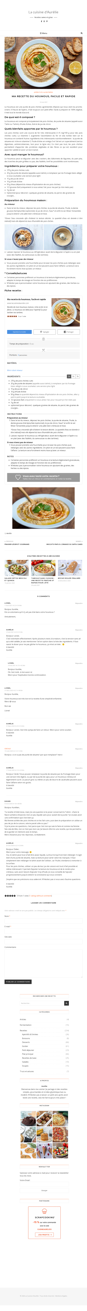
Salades (25, 1062)
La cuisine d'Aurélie (43, 12)
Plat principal (27, 1054)
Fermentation (25, 1025)
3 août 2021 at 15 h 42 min (16, 665)
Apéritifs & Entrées (43, 92)
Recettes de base (29, 1058)
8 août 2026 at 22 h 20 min (14, 846)
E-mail (8, 926)
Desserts (26, 1042)
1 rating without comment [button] (40, 895)
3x (78, 376)
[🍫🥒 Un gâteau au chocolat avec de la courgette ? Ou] (28, 1118)
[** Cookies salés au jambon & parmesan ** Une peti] (28, 1150)
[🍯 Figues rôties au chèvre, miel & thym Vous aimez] (44, 1118)
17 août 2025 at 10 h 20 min (15, 770)
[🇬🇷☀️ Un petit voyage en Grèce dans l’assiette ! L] (60, 1150)
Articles (23, 1019)
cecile (8, 748)
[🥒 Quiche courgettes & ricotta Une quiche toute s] (60, 1118)
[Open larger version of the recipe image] (66, 312)
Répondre (78, 603)
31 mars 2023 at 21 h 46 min (14, 690)
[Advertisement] (44, 1261)
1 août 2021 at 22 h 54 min (13, 605)
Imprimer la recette (19, 332)
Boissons (26, 1038)
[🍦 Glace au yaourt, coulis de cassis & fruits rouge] (44, 1150)
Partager (70, 332)
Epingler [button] (46, 332)
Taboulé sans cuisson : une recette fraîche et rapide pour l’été (42, 580)
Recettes (23, 1030)
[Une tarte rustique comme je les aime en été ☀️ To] (60, 1134)
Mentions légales (61, 1296)
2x (73, 376)
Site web (8, 937)
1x (69, 376)
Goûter (25, 1046)
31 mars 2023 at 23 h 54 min (15, 726)
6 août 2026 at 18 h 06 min (13, 804)
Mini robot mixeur (15, 370)
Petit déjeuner (28, 1050)
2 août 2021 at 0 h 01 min (14, 632)
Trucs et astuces (27, 1071)
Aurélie (9, 533)
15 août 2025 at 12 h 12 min (14, 751)
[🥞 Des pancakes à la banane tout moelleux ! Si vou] (44, 1134)
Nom (7, 916)
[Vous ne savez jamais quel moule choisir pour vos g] (28, 1134)
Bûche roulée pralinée (69, 578)
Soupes (25, 1066)
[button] (8, 316)
